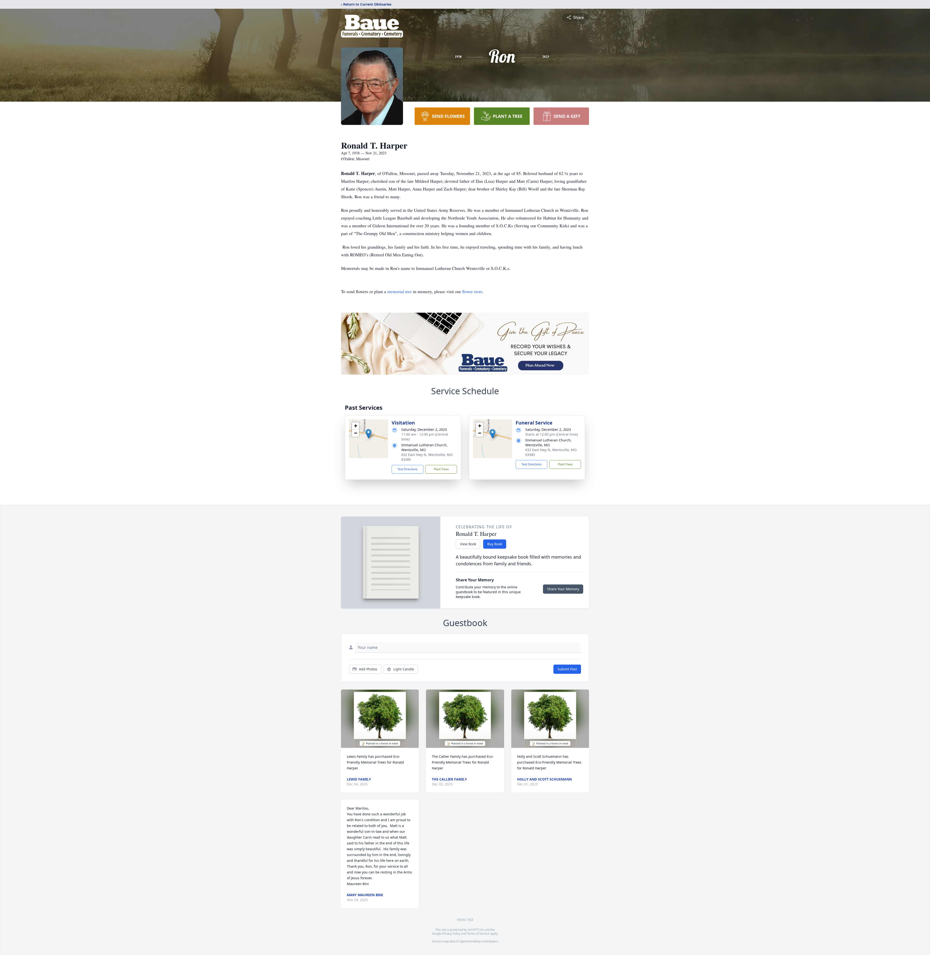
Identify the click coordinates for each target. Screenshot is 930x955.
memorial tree (399, 291)
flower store (472, 291)
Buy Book (494, 544)
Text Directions (407, 469)
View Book (468, 544)
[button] (368, 434)
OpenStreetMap (470, 941)
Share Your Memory (563, 589)
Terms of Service (478, 934)
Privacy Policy (451, 934)
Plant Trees (441, 469)
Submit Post (567, 669)
